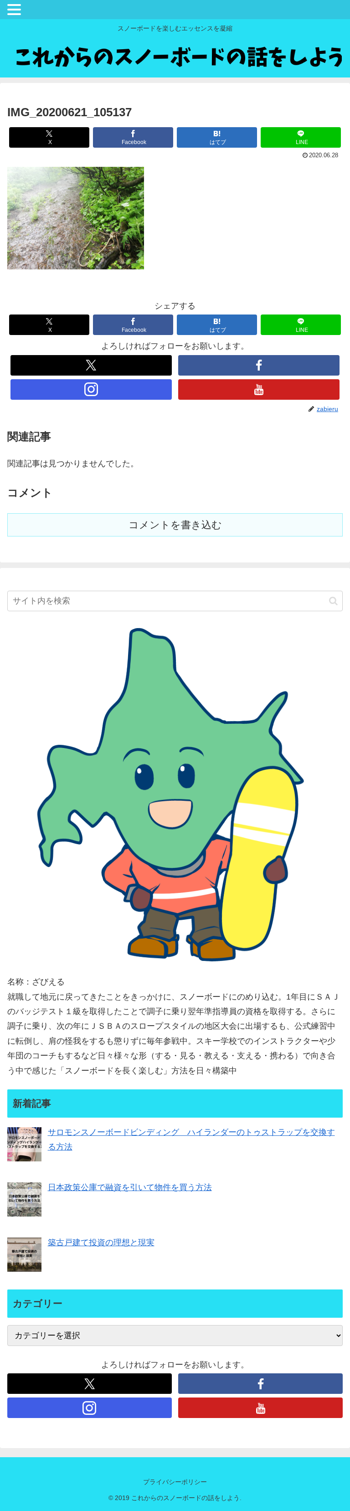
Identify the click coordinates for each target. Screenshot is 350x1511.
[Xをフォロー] (90, 365)
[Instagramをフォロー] (90, 389)
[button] (333, 601)
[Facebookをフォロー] (258, 365)
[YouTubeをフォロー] (258, 389)
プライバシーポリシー (175, 1481)
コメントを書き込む (175, 525)
